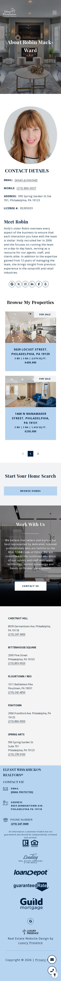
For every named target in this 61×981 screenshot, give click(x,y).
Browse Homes (30, 490)
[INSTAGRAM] (25, 284)
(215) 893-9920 (16, 663)
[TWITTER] (18, 284)
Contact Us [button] (30, 586)
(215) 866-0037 (26, 188)
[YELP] (45, 284)
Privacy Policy (45, 960)
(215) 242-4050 (16, 692)
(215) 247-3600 (16, 634)
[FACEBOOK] (39, 284)
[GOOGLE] (12, 284)
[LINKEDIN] (32, 284)
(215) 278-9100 (16, 754)
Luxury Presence (30, 943)
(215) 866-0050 (16, 721)
